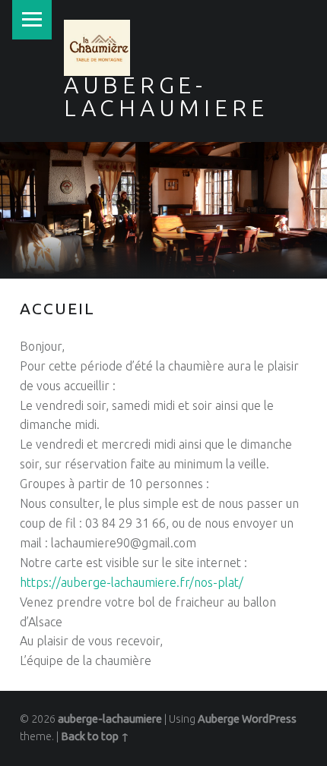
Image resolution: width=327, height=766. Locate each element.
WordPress (269, 719)
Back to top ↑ (95, 736)
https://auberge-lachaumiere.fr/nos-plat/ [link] (131, 582)
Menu (32, 19)
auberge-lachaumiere (110, 719)
